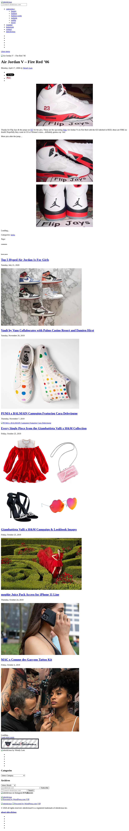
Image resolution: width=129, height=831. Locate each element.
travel (13, 22)
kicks (13, 235)
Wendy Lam (28, 68)
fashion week (16, 16)
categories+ (10, 9)
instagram (10, 27)
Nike (65, 130)
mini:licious (10, 32)
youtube (9, 25)
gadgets (14, 18)
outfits (13, 20)
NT (31, 130)
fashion (14, 13)
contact (9, 29)
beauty (13, 11)
